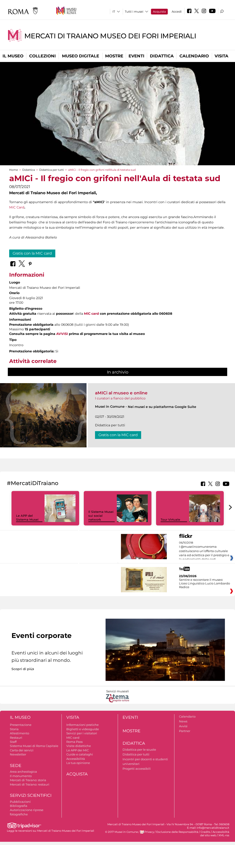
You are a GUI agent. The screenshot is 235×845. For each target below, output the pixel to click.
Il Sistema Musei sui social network (101, 515)
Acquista (159, 11)
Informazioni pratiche (82, 725)
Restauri (16, 737)
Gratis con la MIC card (32, 253)
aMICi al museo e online (121, 393)
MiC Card (16, 207)
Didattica (162, 56)
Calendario (194, 56)
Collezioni (42, 56)
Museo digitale (80, 56)
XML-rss (223, 835)
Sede (15, 766)
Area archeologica (23, 771)
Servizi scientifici (30, 795)
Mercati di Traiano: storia (28, 780)
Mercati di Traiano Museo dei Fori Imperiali (110, 36)
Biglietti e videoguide (82, 729)
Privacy (149, 832)
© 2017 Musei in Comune (121, 832)
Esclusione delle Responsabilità (177, 832)
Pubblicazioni (20, 801)
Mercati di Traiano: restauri (29, 784)
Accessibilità (75, 759)
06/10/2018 (204, 551)
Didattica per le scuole (139, 749)
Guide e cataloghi (79, 754)
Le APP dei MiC (77, 750)
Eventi (136, 56)
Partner (184, 731)
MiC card (91, 314)
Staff (13, 742)
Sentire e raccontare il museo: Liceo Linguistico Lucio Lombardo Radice (204, 583)
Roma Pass (74, 742)
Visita (221, 56)
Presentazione (20, 725)
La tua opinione (78, 763)
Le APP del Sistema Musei (27, 517)
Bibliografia (18, 806)
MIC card (72, 737)
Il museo (13, 56)
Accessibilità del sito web (214, 833)
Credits (205, 832)
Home (13, 169)
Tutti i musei (134, 11)
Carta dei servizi (22, 750)
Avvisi (183, 726)
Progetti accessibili (137, 768)
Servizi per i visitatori (81, 733)
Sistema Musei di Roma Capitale (34, 746)
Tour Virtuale (170, 519)
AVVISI (62, 334)
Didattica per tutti (51, 169)
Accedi (177, 11)
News (183, 721)
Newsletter (18, 754)
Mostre (114, 56)
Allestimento (19, 733)
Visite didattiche (78, 746)
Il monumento (21, 776)
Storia (14, 729)
